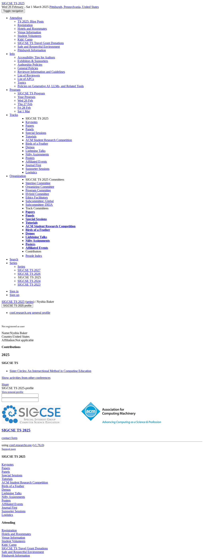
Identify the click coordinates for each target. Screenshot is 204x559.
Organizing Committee (40, 186)
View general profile (12, 391)
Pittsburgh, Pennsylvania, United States (74, 7)
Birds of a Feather (37, 143)
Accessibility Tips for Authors (36, 57)
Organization (18, 176)
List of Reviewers (29, 75)
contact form (9, 438)
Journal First (33, 165)
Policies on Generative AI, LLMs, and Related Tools (51, 86)
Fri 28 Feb (24, 107)
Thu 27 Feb (25, 104)
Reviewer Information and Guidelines (41, 71)
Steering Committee (38, 183)
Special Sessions (36, 133)
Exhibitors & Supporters (33, 61)
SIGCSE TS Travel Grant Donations (41, 43)
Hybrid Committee (37, 194)
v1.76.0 (38, 445)
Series (21, 266)
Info (12, 53)
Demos (30, 147)
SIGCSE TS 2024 (29, 281)
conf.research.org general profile (30, 312)
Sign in (14, 291)
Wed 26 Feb (25, 100)
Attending (16, 18)
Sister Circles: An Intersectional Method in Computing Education (50, 371)
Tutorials (31, 136)
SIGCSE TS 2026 (29, 273)
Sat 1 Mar (24, 111)
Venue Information (29, 32)
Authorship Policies (30, 64)
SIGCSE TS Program (31, 93)
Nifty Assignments (37, 154)
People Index (34, 255)
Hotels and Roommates (32, 28)
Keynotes (31, 122)
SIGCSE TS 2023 (29, 284)
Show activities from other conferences (26, 377)
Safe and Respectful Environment (39, 46)
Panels (30, 129)
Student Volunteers (29, 36)
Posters (30, 158)
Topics (22, 82)
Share (5, 384)
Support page (9, 448)
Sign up (14, 295)
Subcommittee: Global (40, 201)
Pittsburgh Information (32, 50)
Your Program (26, 97)
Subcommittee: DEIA (39, 204)
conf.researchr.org (20, 445)
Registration (25, 25)
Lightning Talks (35, 150)
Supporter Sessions (37, 168)
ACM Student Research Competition (49, 140)
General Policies (28, 68)
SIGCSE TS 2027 (29, 270)
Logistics (31, 172)
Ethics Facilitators (37, 197)
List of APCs (26, 79)
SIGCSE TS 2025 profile (17, 305)
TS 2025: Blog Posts (31, 21)
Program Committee (38, 190)
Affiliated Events (36, 161)
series (29, 301)
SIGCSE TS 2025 (13, 301)
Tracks (14, 115)
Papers (30, 125)
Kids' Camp (25, 39)
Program (15, 89)
